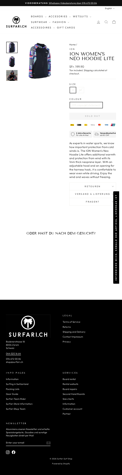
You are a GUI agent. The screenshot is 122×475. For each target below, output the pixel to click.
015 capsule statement (86, 105)
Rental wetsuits (70, 384)
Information (12, 379)
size (72, 84)
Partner (67, 413)
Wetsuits (81, 16)
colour (75, 99)
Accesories (58, 16)
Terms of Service (71, 321)
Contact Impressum (73, 336)
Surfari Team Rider (16, 398)
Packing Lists (12, 389)
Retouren (93, 186)
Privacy (67, 341)
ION (72, 49)
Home (72, 44)
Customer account (72, 408)
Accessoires (42, 27)
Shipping (88, 70)
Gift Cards (66, 27)
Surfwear (39, 22)
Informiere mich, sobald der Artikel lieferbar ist (116, 237)
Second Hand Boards (74, 394)
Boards (37, 16)
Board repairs (70, 389)
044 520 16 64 (13, 353)
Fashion (60, 22)
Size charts (68, 398)
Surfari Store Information (19, 403)
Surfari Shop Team (16, 408)
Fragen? (92, 201)
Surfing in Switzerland (17, 384)
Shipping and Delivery (74, 331)
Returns (67, 326)
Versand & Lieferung (92, 194)
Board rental (69, 379)
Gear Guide (12, 394)
